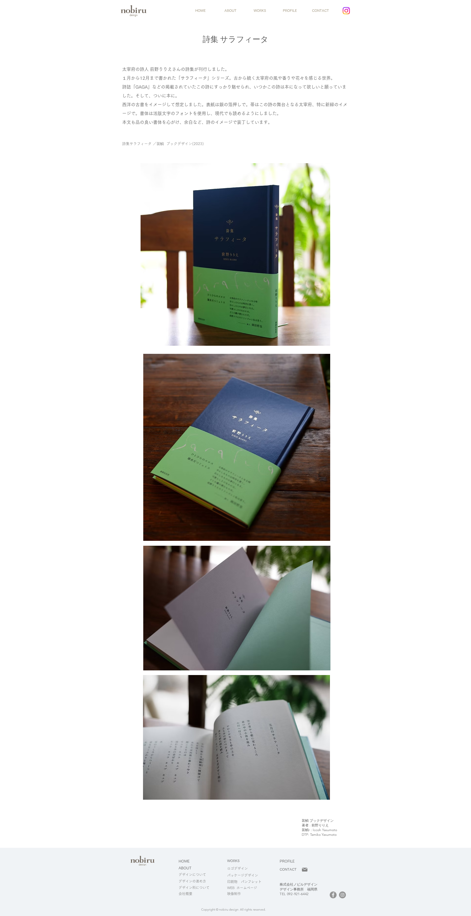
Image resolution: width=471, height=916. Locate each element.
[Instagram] (346, 10)
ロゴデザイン (237, 868)
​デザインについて (192, 874)
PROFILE (287, 861)
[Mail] (304, 869)
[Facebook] (333, 894)
